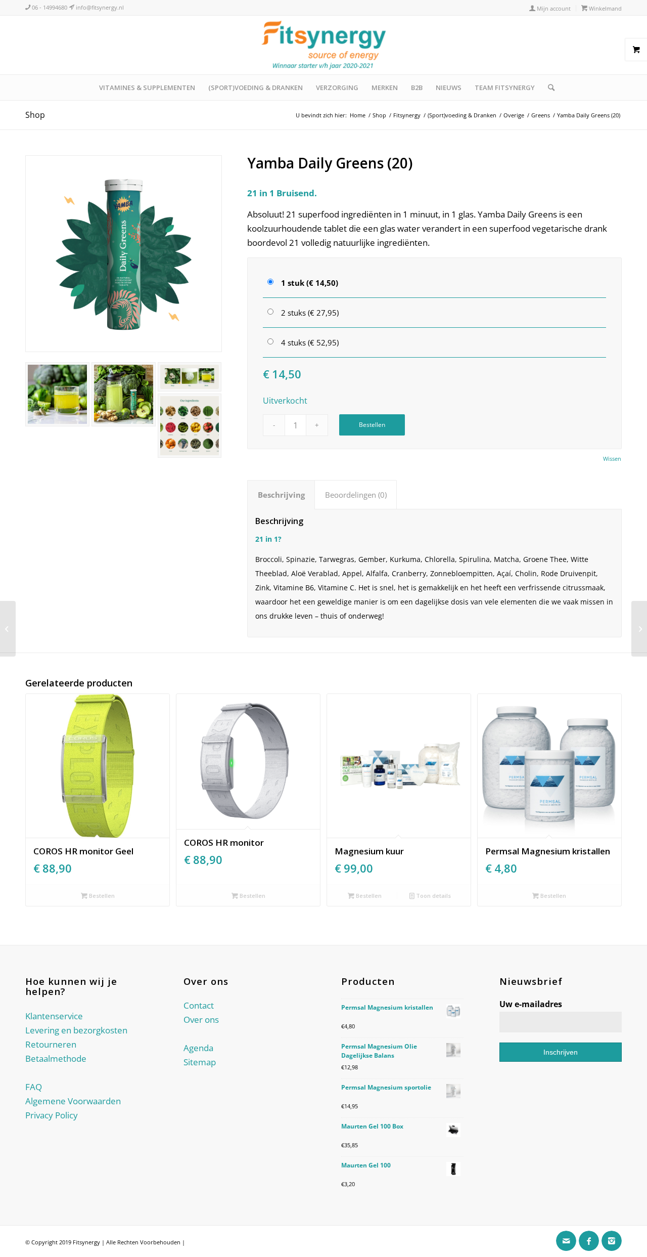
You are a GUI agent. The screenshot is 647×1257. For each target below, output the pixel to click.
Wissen (612, 458)
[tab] (281, 494)
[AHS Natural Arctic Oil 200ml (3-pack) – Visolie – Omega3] (8, 629)
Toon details (432, 895)
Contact (198, 1005)
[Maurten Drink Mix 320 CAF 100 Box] (639, 629)
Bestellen (372, 424)
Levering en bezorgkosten (76, 1030)
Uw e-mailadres (530, 1004)
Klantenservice (54, 1016)
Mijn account (553, 8)
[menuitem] (550, 8)
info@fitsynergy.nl (99, 7)
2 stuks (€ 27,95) (310, 313)
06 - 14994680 (48, 7)
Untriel (196, 1242)
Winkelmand (604, 8)
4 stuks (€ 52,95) (310, 342)
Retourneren (50, 1044)
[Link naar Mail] (566, 1241)
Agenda (198, 1048)
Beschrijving (281, 495)
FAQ (33, 1087)
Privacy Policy (51, 1115)
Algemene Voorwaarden (73, 1101)
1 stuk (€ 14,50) (309, 283)
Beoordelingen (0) (356, 495)
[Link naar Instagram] (612, 1241)
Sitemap (199, 1062)
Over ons (201, 1019)
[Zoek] (547, 87)
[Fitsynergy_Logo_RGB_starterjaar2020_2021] (323, 45)
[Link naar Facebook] (589, 1241)
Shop (35, 114)
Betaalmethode (55, 1058)
